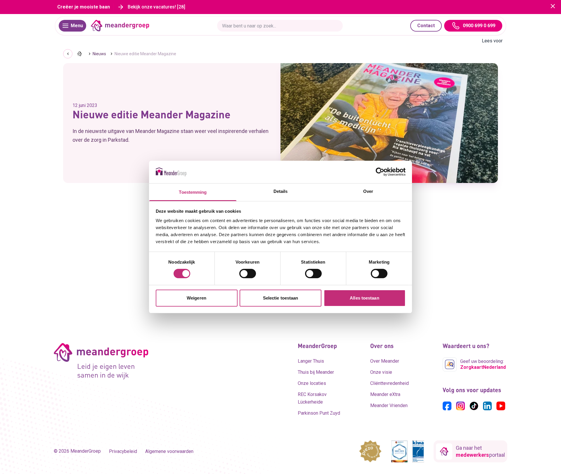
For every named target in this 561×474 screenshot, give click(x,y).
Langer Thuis (311, 361)
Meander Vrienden (389, 405)
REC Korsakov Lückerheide (312, 398)
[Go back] (67, 53)
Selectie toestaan (280, 297)
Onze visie (381, 372)
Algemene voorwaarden (169, 451)
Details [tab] (280, 191)
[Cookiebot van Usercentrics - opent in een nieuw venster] (380, 171)
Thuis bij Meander (316, 372)
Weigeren (196, 297)
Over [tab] (368, 191)
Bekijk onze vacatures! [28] (156, 7)
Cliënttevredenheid (389, 383)
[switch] (247, 273)
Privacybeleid (123, 451)
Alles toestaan (364, 297)
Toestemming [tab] (193, 192)
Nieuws (99, 53)
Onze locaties (312, 383)
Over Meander (384, 361)
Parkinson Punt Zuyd (319, 413)
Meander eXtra (385, 394)
